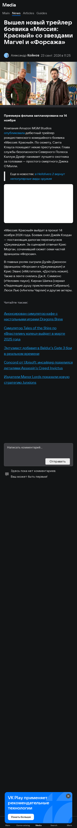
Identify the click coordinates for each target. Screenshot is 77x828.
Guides (42, 13)
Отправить (58, 461)
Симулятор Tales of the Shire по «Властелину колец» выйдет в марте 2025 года (34, 333)
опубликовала (14, 133)
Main (6, 13)
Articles (28, 13)
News (16, 13)
